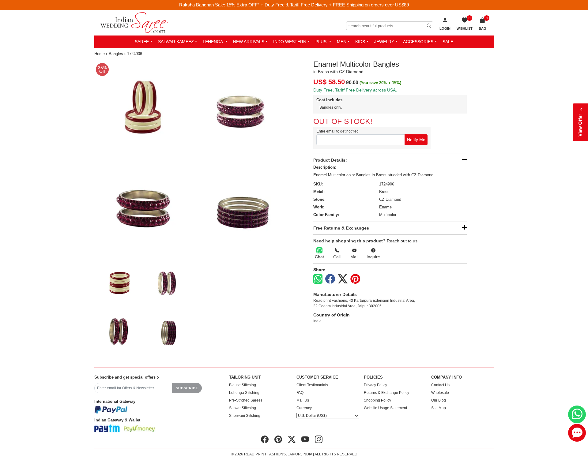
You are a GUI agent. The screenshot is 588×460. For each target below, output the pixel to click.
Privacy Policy (375, 385)
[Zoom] (193, 158)
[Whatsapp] (317, 279)
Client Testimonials (312, 385)
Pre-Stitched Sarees (245, 400)
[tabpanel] (193, 158)
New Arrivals (248, 41)
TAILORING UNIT (245, 377)
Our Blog (438, 400)
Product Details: (330, 160)
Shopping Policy (377, 400)
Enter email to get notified (337, 131)
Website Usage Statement (385, 408)
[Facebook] (330, 279)
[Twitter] (343, 279)
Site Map (438, 408)
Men (341, 41)
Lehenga (213, 41)
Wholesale (440, 393)
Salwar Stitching (242, 408)
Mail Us (302, 400)
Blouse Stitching (242, 385)
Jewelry (384, 41)
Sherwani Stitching (244, 415)
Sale (448, 41)
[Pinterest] (355, 279)
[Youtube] (305, 439)
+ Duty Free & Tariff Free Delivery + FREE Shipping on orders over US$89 (335, 4)
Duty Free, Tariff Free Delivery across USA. (355, 90)
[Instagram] (318, 439)
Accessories (418, 41)
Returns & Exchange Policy (386, 393)
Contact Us (440, 385)
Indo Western (289, 41)
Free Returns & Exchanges (341, 228)
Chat (319, 256)
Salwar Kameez (176, 41)
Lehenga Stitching (244, 393)
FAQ (299, 393)
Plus (321, 41)
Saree (142, 41)
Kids (360, 41)
